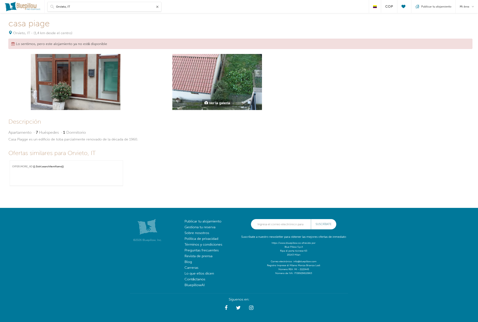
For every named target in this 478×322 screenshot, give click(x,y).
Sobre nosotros (196, 233)
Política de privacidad (201, 238)
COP (389, 6)
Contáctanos (194, 279)
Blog (188, 262)
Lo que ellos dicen (199, 273)
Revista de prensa (198, 256)
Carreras (191, 267)
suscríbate (324, 224)
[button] (226, 308)
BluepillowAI (194, 285)
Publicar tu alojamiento (202, 221)
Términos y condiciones (203, 244)
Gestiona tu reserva (199, 227)
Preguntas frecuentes (201, 250)
